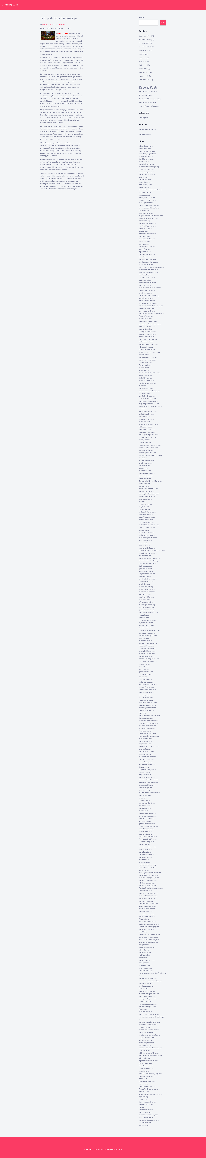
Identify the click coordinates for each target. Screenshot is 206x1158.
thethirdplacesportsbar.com (149, 994)
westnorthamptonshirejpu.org (149, 272)
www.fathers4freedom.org (148, 875)
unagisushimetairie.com (147, 223)
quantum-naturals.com (147, 1032)
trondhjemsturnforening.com (149, 1022)
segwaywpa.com (145, 821)
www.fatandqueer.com (147, 898)
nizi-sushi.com (144, 666)
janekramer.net (144, 664)
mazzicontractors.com (147, 991)
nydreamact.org (144, 221)
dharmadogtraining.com (147, 1102)
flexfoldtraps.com (145, 891)
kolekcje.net (143, 468)
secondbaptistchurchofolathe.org (151, 1094)
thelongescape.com (146, 679)
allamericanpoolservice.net (148, 447)
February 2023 (144, 72)
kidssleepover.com (145, 192)
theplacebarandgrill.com (147, 769)
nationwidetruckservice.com (149, 746)
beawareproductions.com (148, 633)
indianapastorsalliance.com (148, 780)
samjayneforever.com (146, 1040)
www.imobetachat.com (147, 847)
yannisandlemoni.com (146, 380)
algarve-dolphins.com (146, 692)
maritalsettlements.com (148, 702)
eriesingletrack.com (146, 388)
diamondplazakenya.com (148, 1024)
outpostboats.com (145, 509)
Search (141, 17)
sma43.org (143, 932)
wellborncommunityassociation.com (152, 267)
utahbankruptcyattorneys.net (149, 352)
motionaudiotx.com (146, 1104)
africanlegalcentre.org (147, 605)
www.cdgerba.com (145, 1012)
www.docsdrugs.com (146, 914)
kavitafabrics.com (145, 739)
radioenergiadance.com (147, 254)
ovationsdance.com (146, 463)
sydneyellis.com (144, 440)
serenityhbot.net (145, 862)
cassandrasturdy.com (146, 522)
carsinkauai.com (144, 1050)
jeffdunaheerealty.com (147, 883)
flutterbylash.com (145, 1063)
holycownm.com (145, 744)
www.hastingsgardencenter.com (150, 981)
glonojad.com (144, 617)
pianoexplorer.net (145, 983)
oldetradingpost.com (146, 293)
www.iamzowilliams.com (148, 978)
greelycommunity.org (146, 610)
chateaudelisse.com (146, 264)
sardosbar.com (144, 367)
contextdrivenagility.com (148, 635)
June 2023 (142, 58)
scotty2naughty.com (146, 625)
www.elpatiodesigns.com (148, 1004)
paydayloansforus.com (147, 197)
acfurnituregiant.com (146, 172)
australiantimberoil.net (147, 301)
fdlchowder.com (145, 919)
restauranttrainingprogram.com (150, 445)
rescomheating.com (146, 1110)
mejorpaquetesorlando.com (149, 404)
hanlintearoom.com (146, 1066)
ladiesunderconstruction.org (149, 295)
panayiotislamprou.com (147, 259)
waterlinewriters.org (146, 829)
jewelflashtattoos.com (147, 226)
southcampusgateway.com (148, 262)
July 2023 (142, 54)
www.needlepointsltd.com (148, 921)
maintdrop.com (144, 241)
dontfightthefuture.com (147, 334)
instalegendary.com (146, 213)
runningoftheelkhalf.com (148, 880)
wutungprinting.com (146, 700)
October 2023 (144, 43)
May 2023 (142, 61)
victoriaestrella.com (146, 754)
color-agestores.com (146, 499)
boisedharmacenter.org (147, 496)
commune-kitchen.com (147, 592)
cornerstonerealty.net (147, 970)
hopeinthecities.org (146, 514)
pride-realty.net (144, 1058)
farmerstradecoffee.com (148, 839)
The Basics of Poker (146, 95)
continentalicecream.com (148, 579)
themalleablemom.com (147, 651)
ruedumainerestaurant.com (148, 612)
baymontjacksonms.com (147, 708)
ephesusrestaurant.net (147, 996)
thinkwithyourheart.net (147, 349)
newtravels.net (144, 195)
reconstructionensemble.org (149, 736)
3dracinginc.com (144, 545)
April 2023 (142, 65)
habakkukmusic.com (146, 857)
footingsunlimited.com (147, 909)
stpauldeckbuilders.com (147, 906)
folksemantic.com (145, 365)
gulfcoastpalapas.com (147, 824)
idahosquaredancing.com (147, 360)
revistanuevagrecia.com (147, 620)
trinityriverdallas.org (146, 476)
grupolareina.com (145, 285)
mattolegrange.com (146, 682)
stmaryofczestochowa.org (148, 643)
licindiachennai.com (146, 156)
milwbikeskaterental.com (148, 705)
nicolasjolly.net (144, 599)
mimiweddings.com (145, 1112)
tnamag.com (10, 4)
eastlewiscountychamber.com (149, 558)
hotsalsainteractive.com (147, 164)
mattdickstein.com (145, 849)
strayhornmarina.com (146, 571)
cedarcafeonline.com (146, 169)
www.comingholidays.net (148, 538)
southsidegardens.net (146, 986)
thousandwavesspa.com (147, 757)
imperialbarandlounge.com (148, 344)
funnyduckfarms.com (146, 1068)
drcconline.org (144, 767)
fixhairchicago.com (145, 787)
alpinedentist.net (145, 252)
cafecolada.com (144, 530)
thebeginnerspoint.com (147, 535)
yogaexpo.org (144, 486)
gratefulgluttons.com (147, 517)
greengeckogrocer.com (147, 429)
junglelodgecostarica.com (148, 684)
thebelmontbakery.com (147, 200)
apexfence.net (144, 1125)
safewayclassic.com (146, 203)
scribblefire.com (144, 483)
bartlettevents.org (145, 280)
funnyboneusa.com (145, 731)
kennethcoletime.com (147, 653)
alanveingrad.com (145, 695)
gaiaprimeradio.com (146, 672)
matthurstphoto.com (146, 1043)
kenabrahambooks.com (147, 589)
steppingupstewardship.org (148, 942)
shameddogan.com (145, 831)
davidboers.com (144, 844)
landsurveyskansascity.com (148, 903)
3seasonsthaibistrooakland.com (150, 481)
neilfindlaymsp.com (146, 762)
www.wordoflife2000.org (148, 357)
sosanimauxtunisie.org (147, 246)
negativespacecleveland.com (149, 715)
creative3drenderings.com (148, 836)
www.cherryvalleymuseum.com (150, 288)
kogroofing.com (144, 249)
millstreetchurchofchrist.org (149, 1053)
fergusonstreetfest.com (147, 1037)
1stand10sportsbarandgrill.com (150, 406)
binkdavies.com (144, 584)
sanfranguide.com (145, 540)
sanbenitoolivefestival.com (149, 525)
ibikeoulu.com (144, 638)
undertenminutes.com (147, 174)
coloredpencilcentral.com (148, 339)
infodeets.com (144, 161)
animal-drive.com (145, 808)
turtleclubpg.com (145, 749)
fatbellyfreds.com (145, 1001)
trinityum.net (143, 988)
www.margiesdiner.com (147, 916)
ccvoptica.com (144, 945)
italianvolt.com (144, 370)
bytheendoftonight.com (147, 512)
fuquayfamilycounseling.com (149, 1089)
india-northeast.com (146, 329)
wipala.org (142, 501)
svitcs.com (143, 798)
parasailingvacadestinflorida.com (150, 1055)
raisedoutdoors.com (146, 347)
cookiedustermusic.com (147, 733)
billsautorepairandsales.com (149, 1030)
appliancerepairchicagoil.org (149, 208)
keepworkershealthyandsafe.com (151, 215)
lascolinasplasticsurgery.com (149, 927)
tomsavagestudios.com (147, 453)
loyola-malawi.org (145, 504)
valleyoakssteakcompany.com (149, 782)
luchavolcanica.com (146, 741)
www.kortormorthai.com (148, 896)
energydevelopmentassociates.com (151, 313)
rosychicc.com (144, 507)
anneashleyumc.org (146, 901)
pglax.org (142, 713)
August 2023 (143, 50)
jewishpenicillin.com (146, 450)
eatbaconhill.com (145, 187)
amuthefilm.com (145, 594)
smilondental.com (145, 416)
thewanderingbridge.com (147, 648)
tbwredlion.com (144, 1027)
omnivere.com (144, 177)
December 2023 (145, 36)
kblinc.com (142, 386)
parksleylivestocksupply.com (149, 494)
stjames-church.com (146, 623)
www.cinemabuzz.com (147, 960)
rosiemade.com (144, 393)
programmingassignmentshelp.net (151, 190)
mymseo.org (143, 1097)
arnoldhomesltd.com (146, 337)
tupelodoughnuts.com (147, 396)
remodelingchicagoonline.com (149, 934)
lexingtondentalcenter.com (148, 437)
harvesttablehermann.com (148, 308)
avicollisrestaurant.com (147, 764)
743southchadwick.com (147, 326)
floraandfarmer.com (146, 316)
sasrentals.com (144, 422)
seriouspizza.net (145, 800)
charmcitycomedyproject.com (149, 630)
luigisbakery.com (145, 950)
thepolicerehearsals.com (148, 553)
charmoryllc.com (145, 543)
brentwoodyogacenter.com (148, 937)
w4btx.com (143, 409)
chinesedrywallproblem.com (149, 723)
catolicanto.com (145, 471)
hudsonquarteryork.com (147, 1006)
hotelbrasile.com (145, 275)
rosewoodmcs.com (145, 965)
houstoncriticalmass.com (148, 548)
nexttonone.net (144, 860)
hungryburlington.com (146, 656)
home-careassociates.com (148, 489)
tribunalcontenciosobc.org (148, 561)
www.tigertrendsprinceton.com (150, 872)
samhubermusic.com (146, 1122)
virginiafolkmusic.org (146, 460)
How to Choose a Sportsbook (55, 28)
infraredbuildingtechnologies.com (151, 306)
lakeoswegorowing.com (147, 1086)
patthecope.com (145, 795)
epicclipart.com (144, 236)
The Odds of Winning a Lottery (150, 99)
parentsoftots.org (145, 834)
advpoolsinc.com (145, 775)
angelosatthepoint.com (147, 777)
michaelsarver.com (145, 427)
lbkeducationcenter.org (147, 473)
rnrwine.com (143, 1084)
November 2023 (145, 39)
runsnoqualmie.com (146, 911)
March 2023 (143, 69)
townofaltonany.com (146, 710)
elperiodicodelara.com (147, 151)
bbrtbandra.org (144, 231)
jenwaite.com (144, 1071)
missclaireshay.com (146, 146)
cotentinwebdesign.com (147, 290)
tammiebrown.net (145, 674)
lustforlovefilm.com (146, 597)
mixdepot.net (144, 963)
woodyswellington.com (147, 999)
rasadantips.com (145, 179)
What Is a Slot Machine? (147, 102)
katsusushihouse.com (146, 607)
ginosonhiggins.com (146, 697)
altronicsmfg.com (145, 185)
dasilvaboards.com (145, 566)
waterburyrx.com (145, 772)
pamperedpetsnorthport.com (149, 391)
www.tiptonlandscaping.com (149, 939)
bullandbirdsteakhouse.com (149, 924)
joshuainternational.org (147, 865)
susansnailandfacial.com (147, 867)
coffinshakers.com (145, 641)
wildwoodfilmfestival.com (148, 270)
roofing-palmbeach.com (147, 331)
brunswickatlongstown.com (149, 659)
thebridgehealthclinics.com (148, 826)
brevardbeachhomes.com (148, 321)
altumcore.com (144, 805)
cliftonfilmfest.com (146, 342)
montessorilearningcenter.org (149, 1035)
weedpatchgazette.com (147, 383)
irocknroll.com (144, 355)
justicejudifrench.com (146, 646)
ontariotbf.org (144, 210)
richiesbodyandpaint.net (147, 154)
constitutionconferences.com (149, 793)
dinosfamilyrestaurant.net (148, 303)
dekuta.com (143, 958)
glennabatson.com (145, 568)
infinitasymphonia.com (147, 602)
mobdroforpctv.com (146, 520)
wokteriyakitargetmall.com (148, 434)
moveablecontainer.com (147, 282)
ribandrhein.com (144, 465)
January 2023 (143, 76)
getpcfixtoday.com (145, 228)
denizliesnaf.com (145, 790)
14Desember (62, 25)
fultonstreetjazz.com (147, 277)
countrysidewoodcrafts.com (149, 205)
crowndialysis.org (145, 442)
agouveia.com (144, 1091)
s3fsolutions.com (145, 319)
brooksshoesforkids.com (147, 813)
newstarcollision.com (146, 419)
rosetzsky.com (144, 615)
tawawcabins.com (145, 362)
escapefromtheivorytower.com (150, 324)
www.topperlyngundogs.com (149, 878)
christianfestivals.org (146, 687)
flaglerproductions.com (147, 574)
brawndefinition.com (146, 576)
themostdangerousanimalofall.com (152, 550)
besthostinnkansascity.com (148, 1115)
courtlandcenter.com (146, 759)
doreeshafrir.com (145, 628)
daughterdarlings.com (146, 159)
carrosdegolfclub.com (147, 311)
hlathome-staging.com (147, 432)
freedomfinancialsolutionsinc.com (151, 888)
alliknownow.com (145, 556)
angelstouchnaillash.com (148, 411)
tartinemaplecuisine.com (148, 661)
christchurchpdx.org (146, 586)
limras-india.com (145, 149)
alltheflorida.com (145, 1045)
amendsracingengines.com (148, 893)
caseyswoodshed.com (146, 785)
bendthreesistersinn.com (147, 726)
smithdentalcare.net (146, 1117)
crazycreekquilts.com (146, 581)
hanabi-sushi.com (145, 952)
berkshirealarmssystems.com (149, 373)
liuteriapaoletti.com (146, 718)
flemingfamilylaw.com (147, 1081)
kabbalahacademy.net (146, 414)
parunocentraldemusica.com (149, 1014)
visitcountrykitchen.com (147, 690)
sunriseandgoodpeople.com (148, 720)
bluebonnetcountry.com (147, 234)
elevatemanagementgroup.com (150, 1073)
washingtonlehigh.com (147, 947)
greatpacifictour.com (146, 751)
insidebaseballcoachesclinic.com (150, 1048)
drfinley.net (143, 1079)
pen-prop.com (144, 870)
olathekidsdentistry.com (147, 398)
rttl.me (141, 1107)
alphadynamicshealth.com (148, 1061)
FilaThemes (118, 1149)
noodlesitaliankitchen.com (148, 218)
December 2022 (145, 80)
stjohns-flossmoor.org (147, 728)
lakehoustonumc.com (146, 854)
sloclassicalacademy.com (148, 563)
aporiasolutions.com (146, 818)
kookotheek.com (145, 257)
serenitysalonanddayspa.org (149, 167)
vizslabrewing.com (145, 375)
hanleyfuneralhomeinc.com (148, 401)
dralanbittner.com (145, 378)
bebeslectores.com (146, 298)
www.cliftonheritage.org (148, 929)
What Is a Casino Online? (148, 91)
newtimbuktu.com (145, 182)
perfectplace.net (145, 478)
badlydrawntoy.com (146, 852)
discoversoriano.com (146, 532)
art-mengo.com (144, 669)
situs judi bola (62, 33)
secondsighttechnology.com (149, 424)
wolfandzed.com (145, 955)
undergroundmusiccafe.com (149, 1120)
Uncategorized (144, 118)
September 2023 (145, 47)
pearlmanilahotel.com (147, 239)
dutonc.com (143, 677)
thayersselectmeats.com (148, 816)
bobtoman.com (144, 244)
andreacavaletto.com (146, 491)
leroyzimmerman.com (146, 1076)
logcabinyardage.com (146, 842)
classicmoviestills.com (147, 527)
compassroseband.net (147, 803)
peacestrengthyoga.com (147, 885)
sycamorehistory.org (146, 968)
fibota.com (143, 1009)
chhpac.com (143, 1099)
